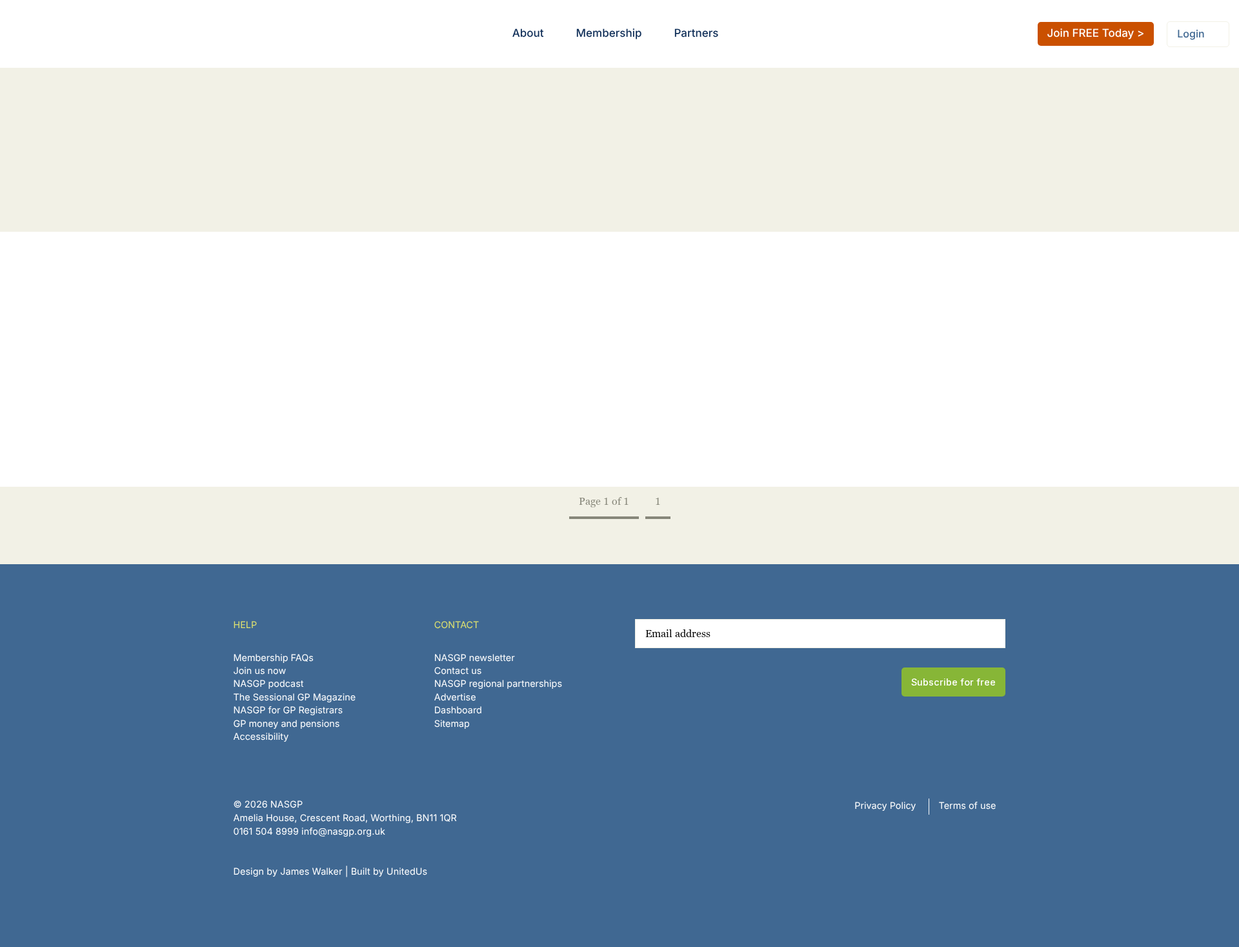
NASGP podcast (269, 683)
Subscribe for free (953, 682)
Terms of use (967, 805)
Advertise (455, 697)
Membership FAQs (274, 658)
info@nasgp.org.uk (343, 831)
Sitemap (452, 723)
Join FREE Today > (1096, 33)
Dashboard (458, 710)
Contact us (458, 671)
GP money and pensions (287, 723)
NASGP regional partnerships (498, 683)
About (528, 33)
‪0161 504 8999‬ (266, 831)
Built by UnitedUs (389, 871)
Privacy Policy (885, 805)
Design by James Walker (288, 871)
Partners (696, 33)
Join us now (260, 671)
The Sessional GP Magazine (295, 697)
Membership (609, 33)
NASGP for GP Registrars (288, 710)
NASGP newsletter (474, 658)
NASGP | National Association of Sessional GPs (61, 34)
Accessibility (261, 736)
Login (1190, 33)
